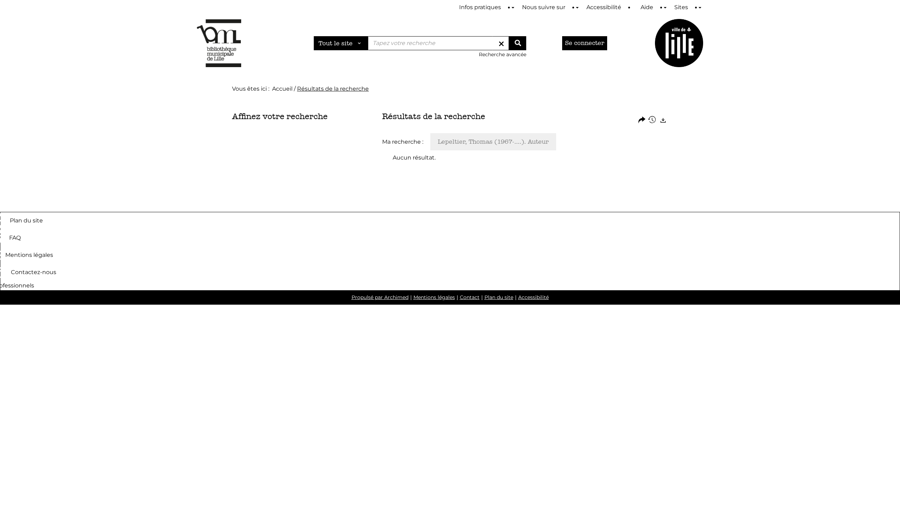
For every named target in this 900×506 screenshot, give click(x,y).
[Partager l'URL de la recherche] (641, 120)
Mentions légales (29, 254)
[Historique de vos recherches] (652, 120)
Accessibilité (533, 297)
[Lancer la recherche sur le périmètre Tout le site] (517, 43)
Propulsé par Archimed (380, 297)
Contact (470, 297)
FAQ (15, 237)
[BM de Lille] (679, 43)
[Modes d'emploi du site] (513, 7)
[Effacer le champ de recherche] (501, 43)
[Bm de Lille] (219, 43)
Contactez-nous (33, 271)
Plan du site (26, 220)
